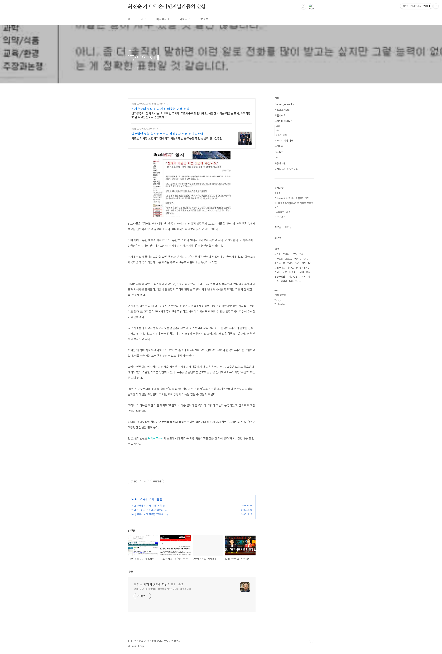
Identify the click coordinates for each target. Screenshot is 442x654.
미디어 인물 (281, 135)
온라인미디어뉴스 (283, 121)
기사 (289, 276)
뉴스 (277, 281)
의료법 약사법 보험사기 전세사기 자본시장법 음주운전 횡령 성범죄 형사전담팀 (176, 138)
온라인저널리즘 (302, 267)
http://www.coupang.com (146, 103)
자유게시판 (280, 163)
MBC (285, 272)
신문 (306, 281)
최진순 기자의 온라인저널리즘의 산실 (167, 6)
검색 (303, 6)
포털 (295, 254)
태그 (143, 19)
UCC (306, 258)
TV (276, 157)
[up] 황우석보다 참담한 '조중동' (147, 514)
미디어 (284, 281)
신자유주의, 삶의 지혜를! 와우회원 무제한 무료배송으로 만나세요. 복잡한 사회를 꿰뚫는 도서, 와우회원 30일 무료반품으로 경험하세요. (191, 115)
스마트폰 (279, 258)
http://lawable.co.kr (143, 128)
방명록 (204, 19)
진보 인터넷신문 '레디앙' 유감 (146, 505)
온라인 (301, 272)
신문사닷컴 (280, 276)
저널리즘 (297, 258)
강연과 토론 (280, 216)
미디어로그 (162, 19)
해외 (278, 130)
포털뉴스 (287, 254)
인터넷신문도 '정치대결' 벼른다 (147, 510)
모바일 (290, 263)
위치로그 (185, 19)
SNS (297, 263)
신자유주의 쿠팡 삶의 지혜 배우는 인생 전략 (160, 109)
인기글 (288, 227)
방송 (308, 272)
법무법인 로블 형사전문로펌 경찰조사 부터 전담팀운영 (167, 134)
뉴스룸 (278, 254)
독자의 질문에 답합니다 (286, 169)
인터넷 (278, 272)
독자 (291, 281)
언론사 (296, 276)
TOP (311, 642)
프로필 (278, 193)
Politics (136, 499)
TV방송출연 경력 (282, 211)
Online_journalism (285, 104)
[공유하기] (141, 481)
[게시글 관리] (145, 481)
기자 (304, 263)
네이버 (292, 272)
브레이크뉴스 (156, 438)
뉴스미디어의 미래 (284, 140)
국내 (278, 126)
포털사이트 (280, 115)
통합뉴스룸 (280, 263)
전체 (277, 98)
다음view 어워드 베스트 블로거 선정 (292, 198)
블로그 (298, 281)
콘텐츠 (288, 258)
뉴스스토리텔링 (282, 109)
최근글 (278, 227)
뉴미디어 (279, 146)
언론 (301, 254)
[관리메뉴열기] (436, 6)
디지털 (290, 267)
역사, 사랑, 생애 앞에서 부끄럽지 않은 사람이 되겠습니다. (163, 589)
